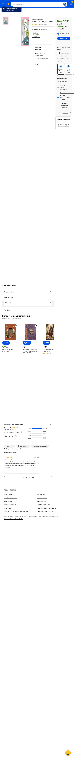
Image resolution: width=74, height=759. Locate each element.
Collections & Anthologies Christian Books (16, 511)
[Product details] (51, 292)
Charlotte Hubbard (37, 19)
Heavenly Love (41, 494)
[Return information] (58, 35)
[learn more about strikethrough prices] (62, 24)
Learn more (64, 107)
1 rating (45, 24)
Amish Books (7, 508)
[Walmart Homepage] (7, 4)
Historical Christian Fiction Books (46, 508)
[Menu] (3, 4)
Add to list (65, 113)
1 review (11, 429)
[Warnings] (51, 310)
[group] (39, 24)
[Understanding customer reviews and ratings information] (21, 432)
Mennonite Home (42, 498)
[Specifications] (51, 297)
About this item (9, 286)
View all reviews (10, 437)
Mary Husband (8, 501)
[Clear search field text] (62, 4)
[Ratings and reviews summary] (51, 423)
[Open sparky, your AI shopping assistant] (68, 753)
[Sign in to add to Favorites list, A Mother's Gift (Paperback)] (25, 25)
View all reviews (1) (28, 478)
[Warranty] (50, 303)
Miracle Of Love (41, 501)
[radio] (36, 35)
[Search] (64, 4)
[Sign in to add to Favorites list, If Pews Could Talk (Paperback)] (16, 325)
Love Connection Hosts (10, 498)
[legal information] (67, 28)
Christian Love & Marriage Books (46, 511)
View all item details (42, 58)
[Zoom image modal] (25, 29)
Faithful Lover (8, 494)
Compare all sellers (63, 126)
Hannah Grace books (10, 504)
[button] (23, 31)
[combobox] (39, 4)
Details (68, 97)
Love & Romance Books (43, 504)
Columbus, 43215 (62, 78)
